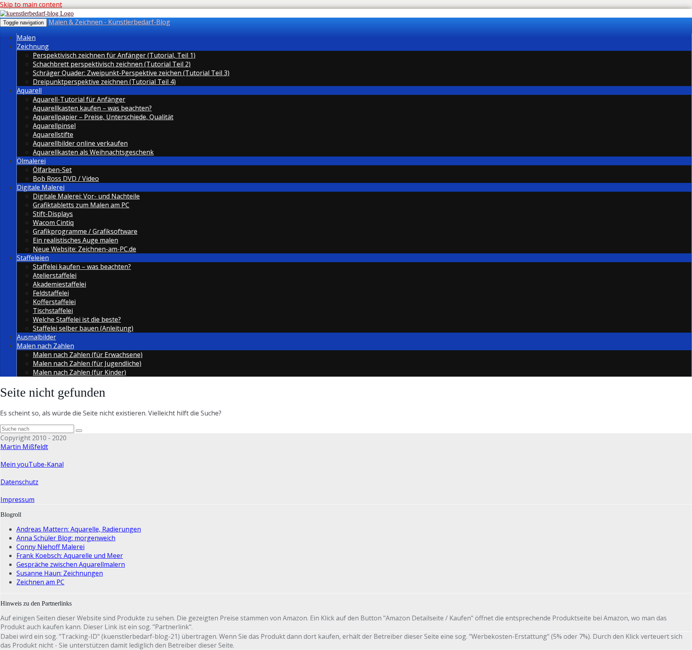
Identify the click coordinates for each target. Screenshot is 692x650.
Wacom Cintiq (53, 222)
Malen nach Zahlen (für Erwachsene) (88, 354)
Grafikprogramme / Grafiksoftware (85, 231)
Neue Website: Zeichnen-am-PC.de (84, 249)
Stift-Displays (53, 213)
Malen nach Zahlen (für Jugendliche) (87, 363)
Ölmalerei (31, 160)
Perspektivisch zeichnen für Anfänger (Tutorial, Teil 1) (114, 55)
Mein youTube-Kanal (32, 464)
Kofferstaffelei (54, 301)
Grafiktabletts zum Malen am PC (81, 205)
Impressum (17, 499)
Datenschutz (19, 481)
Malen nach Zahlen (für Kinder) (79, 372)
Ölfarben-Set (52, 169)
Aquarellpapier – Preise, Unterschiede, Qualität (103, 116)
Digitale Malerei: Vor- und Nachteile (86, 196)
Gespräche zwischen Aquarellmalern (70, 564)
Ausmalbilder (36, 337)
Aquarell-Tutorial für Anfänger (79, 99)
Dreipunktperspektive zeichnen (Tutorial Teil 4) (104, 81)
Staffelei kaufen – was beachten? (82, 266)
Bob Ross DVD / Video (66, 178)
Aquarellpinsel (54, 125)
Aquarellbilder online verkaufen (80, 143)
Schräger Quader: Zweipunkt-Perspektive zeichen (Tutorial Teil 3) (131, 72)
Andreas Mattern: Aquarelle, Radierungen (78, 529)
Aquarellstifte (53, 134)
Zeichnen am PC (40, 582)
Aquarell (29, 90)
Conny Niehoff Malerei (50, 546)
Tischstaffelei (53, 310)
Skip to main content (31, 4)
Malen (26, 37)
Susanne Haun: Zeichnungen (59, 573)
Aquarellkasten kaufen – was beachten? (92, 108)
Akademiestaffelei (59, 284)
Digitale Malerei (40, 187)
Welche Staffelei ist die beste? (77, 319)
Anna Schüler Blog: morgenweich (65, 538)
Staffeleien (33, 257)
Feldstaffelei (51, 293)
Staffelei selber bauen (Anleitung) (83, 328)
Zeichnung (33, 46)
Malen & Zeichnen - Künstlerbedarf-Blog (109, 22)
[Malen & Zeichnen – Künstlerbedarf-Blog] (37, 13)
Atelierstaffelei (54, 275)
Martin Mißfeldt (24, 446)
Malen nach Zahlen (45, 345)
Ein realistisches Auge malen (75, 240)
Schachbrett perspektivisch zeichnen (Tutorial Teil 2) (112, 64)
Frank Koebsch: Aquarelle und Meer (69, 555)
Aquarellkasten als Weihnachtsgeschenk (93, 152)
